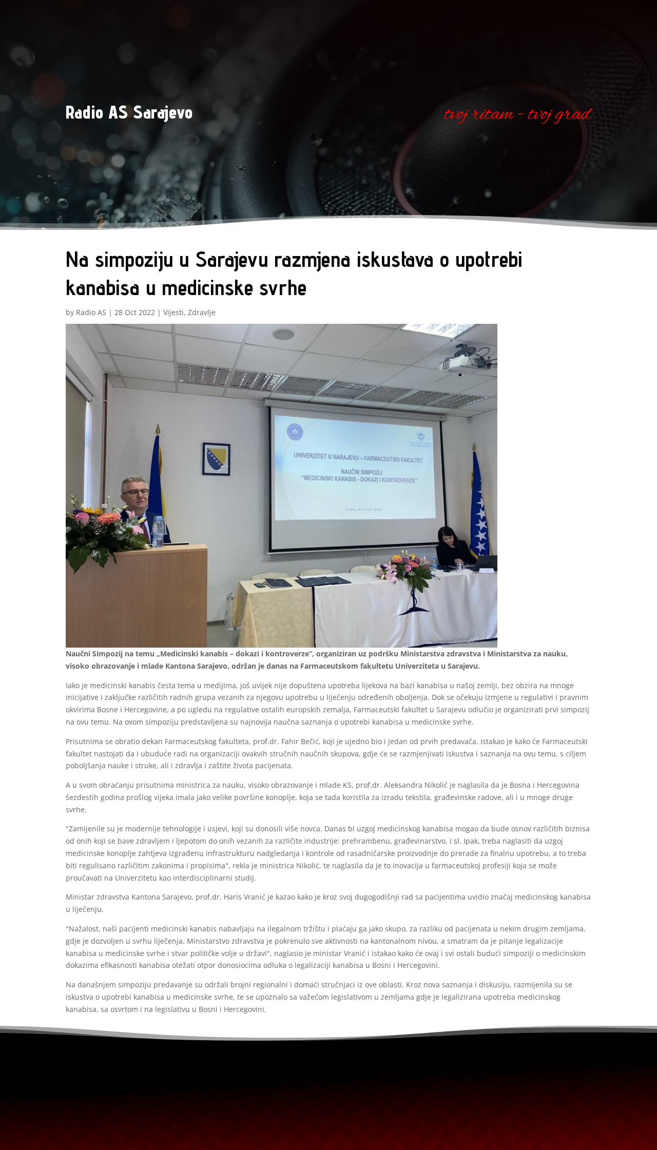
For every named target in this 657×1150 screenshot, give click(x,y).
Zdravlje (202, 312)
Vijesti (173, 312)
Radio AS (91, 312)
